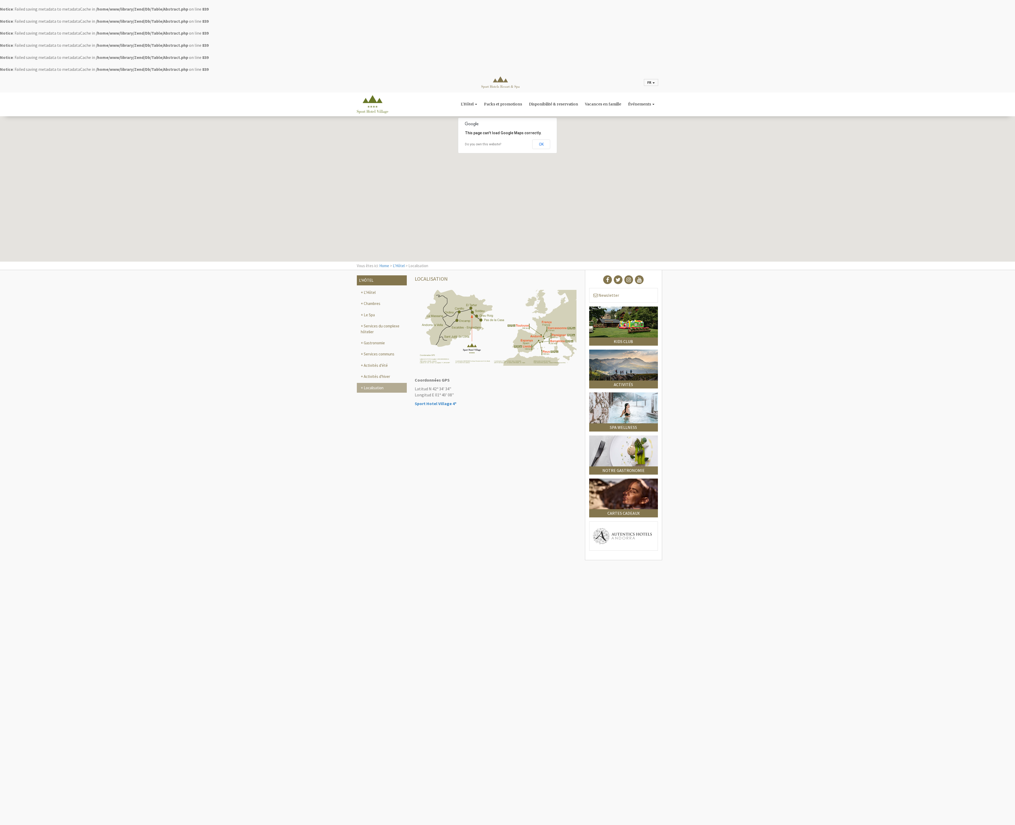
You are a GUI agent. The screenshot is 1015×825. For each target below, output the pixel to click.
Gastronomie (374, 342)
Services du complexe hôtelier (380, 328)
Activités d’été (375, 365)
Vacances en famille (603, 104)
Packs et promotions (503, 104)
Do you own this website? (483, 144)
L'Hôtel (467, 104)
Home (384, 265)
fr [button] (649, 82)
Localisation (373, 387)
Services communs (378, 353)
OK (541, 144)
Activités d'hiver (376, 376)
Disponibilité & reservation (553, 104)
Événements (640, 104)
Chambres (371, 303)
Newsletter (608, 295)
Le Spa (369, 314)
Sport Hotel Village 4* (435, 403)
